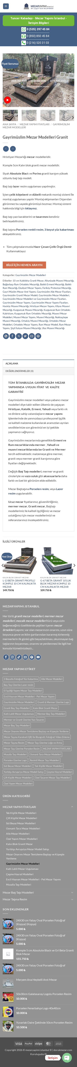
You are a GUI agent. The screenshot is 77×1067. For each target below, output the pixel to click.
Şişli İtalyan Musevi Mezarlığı (26, 328)
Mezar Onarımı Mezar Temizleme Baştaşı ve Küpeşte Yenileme (36, 731)
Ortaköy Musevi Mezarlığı (34, 320)
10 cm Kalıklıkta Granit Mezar (28, 280)
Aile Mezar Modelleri (51, 679)
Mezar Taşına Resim (14, 742)
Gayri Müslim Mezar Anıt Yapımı (19, 291)
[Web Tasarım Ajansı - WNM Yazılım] (38, 1063)
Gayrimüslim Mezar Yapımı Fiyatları (49, 302)
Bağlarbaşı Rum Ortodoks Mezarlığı (21, 284)
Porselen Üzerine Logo (15, 760)
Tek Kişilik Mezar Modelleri (48, 766)
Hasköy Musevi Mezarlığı (16, 306)
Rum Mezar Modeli (48, 324)
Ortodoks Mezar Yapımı (25, 324)
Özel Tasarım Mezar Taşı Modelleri (52, 777)
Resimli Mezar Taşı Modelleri (44, 760)
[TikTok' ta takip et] (19, 657)
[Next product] (6, 148)
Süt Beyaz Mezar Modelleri (17, 766)
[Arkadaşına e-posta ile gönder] (32, 336)
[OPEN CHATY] (67, 1058)
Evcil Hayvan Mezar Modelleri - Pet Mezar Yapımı (29, 696)
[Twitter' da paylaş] (25, 336)
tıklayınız (31, 208)
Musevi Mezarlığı (45, 317)
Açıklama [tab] (12, 363)
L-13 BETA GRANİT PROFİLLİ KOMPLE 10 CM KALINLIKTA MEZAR (19, 583)
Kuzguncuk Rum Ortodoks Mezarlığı (32, 313)
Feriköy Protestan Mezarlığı (56, 288)
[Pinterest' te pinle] (38, 336)
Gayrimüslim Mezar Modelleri (30, 275)
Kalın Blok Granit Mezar (45, 708)
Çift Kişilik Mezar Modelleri (18, 777)
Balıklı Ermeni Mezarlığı (52, 284)
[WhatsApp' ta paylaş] (6, 336)
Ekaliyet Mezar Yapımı (29, 288)
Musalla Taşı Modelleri (15, 754)
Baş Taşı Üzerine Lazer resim (18, 684)
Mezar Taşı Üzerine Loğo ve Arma (45, 742)
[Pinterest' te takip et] (32, 657)
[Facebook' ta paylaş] (12, 336)
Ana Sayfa (9, 124)
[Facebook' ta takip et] (6, 657)
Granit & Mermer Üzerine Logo (53, 702)
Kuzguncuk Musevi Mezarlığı (28, 310)
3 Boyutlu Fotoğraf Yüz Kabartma (21, 679)
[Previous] (8, 80)
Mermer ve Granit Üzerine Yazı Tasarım (24, 719)
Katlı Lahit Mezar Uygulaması (19, 713)
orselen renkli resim (30, 229)
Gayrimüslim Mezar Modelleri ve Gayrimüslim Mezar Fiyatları (34, 298)
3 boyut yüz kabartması (59, 229)
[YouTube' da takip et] (38, 657)
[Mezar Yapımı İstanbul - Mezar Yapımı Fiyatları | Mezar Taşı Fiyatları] (38, 6)
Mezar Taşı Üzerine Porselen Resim (22, 748)
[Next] (68, 80)
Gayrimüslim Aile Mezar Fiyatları (54, 291)
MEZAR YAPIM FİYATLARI (34, 124)
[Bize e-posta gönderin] (25, 657)
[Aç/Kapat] (72, 807)
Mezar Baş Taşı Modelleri (17, 725)
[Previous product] (13, 148)
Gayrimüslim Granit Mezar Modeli (20, 295)
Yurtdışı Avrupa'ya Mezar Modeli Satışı (24, 771)
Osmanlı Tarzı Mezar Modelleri (45, 754)
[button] (6, 6)
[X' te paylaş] (19, 336)
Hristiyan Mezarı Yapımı (42, 306)
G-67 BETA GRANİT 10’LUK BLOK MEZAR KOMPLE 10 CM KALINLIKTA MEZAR (55, 583)
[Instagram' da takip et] (12, 657)
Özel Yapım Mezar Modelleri (18, 783)
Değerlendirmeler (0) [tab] (19, 371)
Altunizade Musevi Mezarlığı (59, 280)
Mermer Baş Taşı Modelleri (51, 713)
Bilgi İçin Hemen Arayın (24, 265)
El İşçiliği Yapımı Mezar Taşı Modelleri (23, 690)
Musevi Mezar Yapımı (24, 317)
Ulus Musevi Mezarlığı (53, 328)
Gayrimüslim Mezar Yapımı (16, 302)
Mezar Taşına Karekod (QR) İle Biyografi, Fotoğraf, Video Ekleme (37, 737)
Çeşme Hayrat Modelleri (59, 771)
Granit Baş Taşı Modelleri (17, 708)
